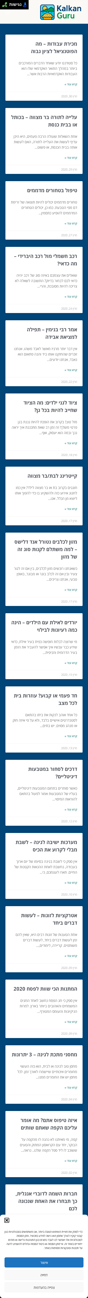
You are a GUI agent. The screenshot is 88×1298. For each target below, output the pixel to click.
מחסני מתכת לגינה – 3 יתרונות (44, 1054)
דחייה (44, 1275)
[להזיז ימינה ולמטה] (6, 6)
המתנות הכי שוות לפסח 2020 (45, 988)
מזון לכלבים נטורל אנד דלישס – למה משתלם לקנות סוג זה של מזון (45, 549)
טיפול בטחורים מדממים (52, 190)
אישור (44, 1262)
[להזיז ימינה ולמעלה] (6, 3)
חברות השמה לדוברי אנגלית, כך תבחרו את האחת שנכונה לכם (46, 1201)
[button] (7, 1220)
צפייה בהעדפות (44, 1287)
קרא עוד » (71, 84)
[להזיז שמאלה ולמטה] (3, 6)
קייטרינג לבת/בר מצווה (52, 475)
